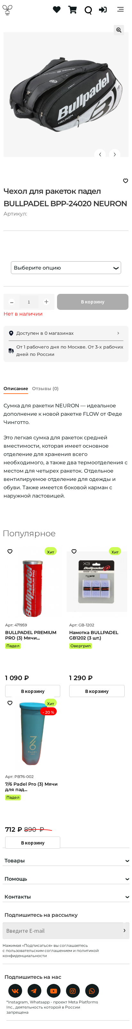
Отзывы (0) (45, 388)
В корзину (92, 301)
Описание (16, 388)
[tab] (16, 387)
